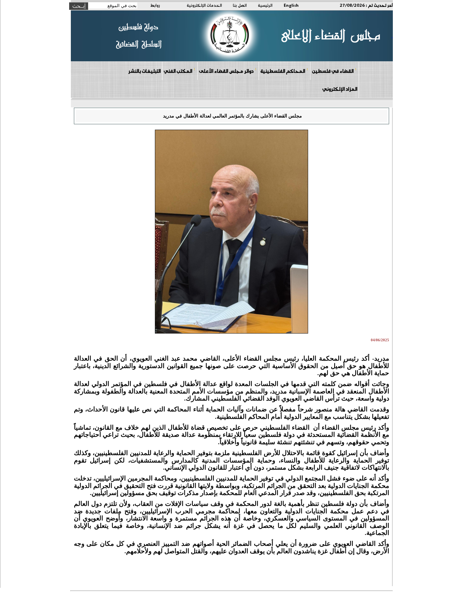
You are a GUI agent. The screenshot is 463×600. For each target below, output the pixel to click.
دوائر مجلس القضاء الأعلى (226, 71)
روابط (155, 5)
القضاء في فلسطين (333, 71)
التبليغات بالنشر (144, 71)
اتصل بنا (240, 5)
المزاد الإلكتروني (339, 88)
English (291, 5)
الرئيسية (265, 5)
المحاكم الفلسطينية (282, 71)
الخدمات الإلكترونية (204, 5)
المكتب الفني (178, 71)
